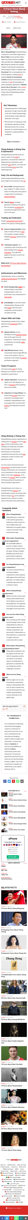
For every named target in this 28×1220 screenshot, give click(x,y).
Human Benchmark (6, 879)
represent (12, 385)
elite (9, 165)
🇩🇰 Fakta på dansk (7, 1179)
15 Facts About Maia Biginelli (17, 818)
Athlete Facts (17, 28)
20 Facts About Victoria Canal (11, 1129)
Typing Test (4, 874)
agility (23, 342)
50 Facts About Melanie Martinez (12, 1107)
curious (23, 87)
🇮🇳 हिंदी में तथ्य (21, 1185)
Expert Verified (7, 22)
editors (13, 749)
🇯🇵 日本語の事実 (6, 1190)
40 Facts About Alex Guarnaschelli (13, 998)
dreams (6, 405)
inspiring (14, 441)
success (14, 395)
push (11, 82)
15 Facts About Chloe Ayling (11, 1150)
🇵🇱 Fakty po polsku (7, 1196)
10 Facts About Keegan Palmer (18, 823)
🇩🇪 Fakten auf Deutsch (7, 1173)
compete (12, 477)
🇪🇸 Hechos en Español (7, 1175)
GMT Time (4, 870)
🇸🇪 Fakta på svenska (19, 1179)
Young (12, 202)
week (22, 232)
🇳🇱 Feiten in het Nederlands (13, 1194)
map (24, 454)
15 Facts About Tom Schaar (17, 829)
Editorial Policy (11, 1165)
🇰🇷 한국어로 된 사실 (18, 1190)
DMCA (16, 1169)
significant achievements (9, 279)
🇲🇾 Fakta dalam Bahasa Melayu (13, 1192)
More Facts (22, 1171)
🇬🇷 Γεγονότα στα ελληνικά (8, 1185)
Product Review (5, 1167)
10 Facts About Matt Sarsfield (11, 1064)
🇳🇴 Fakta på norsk (7, 1181)
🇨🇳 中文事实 (19, 1202)
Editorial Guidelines (20, 22)
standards (13, 744)
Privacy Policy (4, 1171)
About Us (3, 1165)
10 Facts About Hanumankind (11, 1086)
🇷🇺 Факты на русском (13, 1198)
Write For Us (22, 1167)
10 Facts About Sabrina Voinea (18, 800)
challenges (16, 475)
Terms (22, 1169)
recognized (18, 207)
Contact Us (14, 1167)
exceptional (13, 324)
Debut (20, 287)
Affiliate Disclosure (8, 1169)
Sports (8, 28)
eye (13, 496)
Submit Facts (14, 1171)
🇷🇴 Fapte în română (19, 1196)
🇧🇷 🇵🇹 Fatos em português (13, 1177)
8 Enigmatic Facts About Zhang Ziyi (13, 953)
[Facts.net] (11, 2)
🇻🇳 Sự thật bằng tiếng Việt (13, 1200)
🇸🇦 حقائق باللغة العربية (13, 1183)
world (16, 157)
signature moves (21, 334)
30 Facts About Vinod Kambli (17, 812)
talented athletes (9, 196)
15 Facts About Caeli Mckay (17, 806)
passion (15, 491)
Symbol (3, 866)
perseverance (5, 467)
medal (9, 308)
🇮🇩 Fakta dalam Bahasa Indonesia (13, 1187)
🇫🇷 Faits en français (20, 1173)
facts (14, 167)
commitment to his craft (14, 221)
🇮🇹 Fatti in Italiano (20, 1175)
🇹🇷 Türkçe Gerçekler (9, 1202)
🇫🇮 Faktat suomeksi (19, 1181)
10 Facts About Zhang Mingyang (12, 908)
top (24, 181)
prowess (24, 358)
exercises (13, 237)
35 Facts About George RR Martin (13, 1019)
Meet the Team (21, 1165)
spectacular (8, 297)
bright (13, 369)
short (19, 74)
